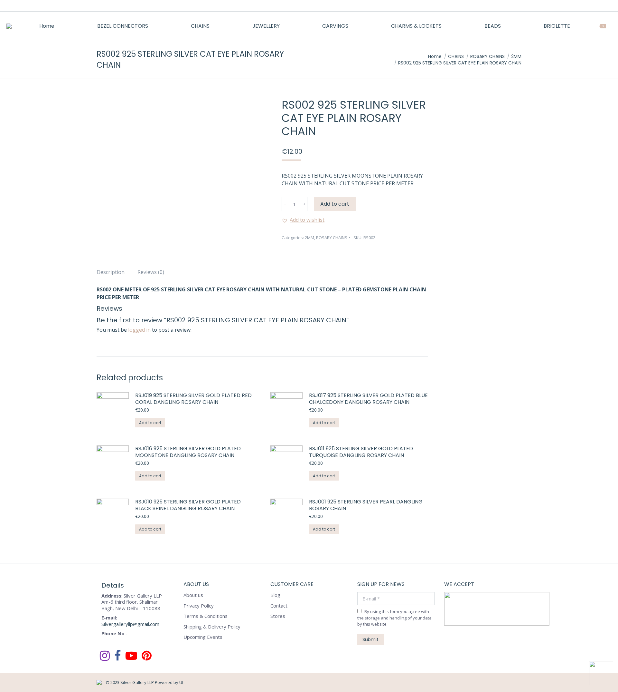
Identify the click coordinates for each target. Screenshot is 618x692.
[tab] (111, 269)
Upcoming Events (202, 637)
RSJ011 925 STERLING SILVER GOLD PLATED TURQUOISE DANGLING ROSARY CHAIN (361, 452)
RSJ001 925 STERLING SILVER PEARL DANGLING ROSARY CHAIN (366, 505)
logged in (139, 329)
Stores (277, 616)
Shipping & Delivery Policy (211, 627)
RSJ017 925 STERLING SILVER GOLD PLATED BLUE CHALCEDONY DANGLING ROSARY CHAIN (368, 399)
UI (181, 682)
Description (111, 272)
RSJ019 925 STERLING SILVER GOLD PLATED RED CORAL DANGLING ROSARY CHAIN (193, 399)
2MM (309, 237)
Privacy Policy (198, 606)
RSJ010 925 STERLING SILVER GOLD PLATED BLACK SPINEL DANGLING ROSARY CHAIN (188, 505)
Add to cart (334, 204)
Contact (278, 606)
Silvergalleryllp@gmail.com (130, 624)
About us (193, 595)
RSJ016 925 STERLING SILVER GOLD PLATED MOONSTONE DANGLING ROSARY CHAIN (188, 452)
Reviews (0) (150, 272)
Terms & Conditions (205, 616)
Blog (275, 595)
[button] (303, 220)
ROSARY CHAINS (331, 237)
